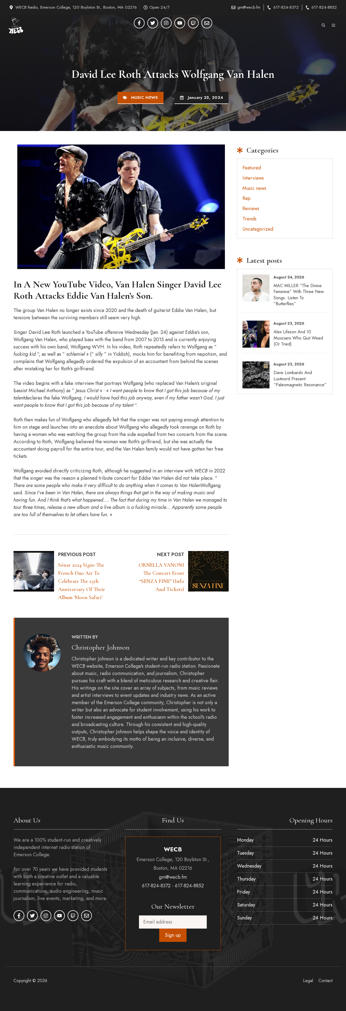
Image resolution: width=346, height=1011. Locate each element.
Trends (249, 218)
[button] (323, 25)
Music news (144, 97)
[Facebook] (139, 23)
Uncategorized (257, 229)
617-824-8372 (286, 7)
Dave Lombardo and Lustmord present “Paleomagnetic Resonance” (300, 379)
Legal (308, 980)
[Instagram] (166, 23)
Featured (251, 167)
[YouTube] (179, 23)
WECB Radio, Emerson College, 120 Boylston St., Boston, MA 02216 (76, 7)
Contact (325, 980)
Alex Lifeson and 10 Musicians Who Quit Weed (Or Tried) (298, 338)
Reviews (250, 208)
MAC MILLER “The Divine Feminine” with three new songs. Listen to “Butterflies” (299, 295)
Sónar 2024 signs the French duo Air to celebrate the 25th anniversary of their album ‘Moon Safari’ (81, 581)
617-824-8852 (324, 7)
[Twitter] (152, 23)
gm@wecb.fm (248, 7)
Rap (246, 198)
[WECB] (15, 25)
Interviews (253, 178)
